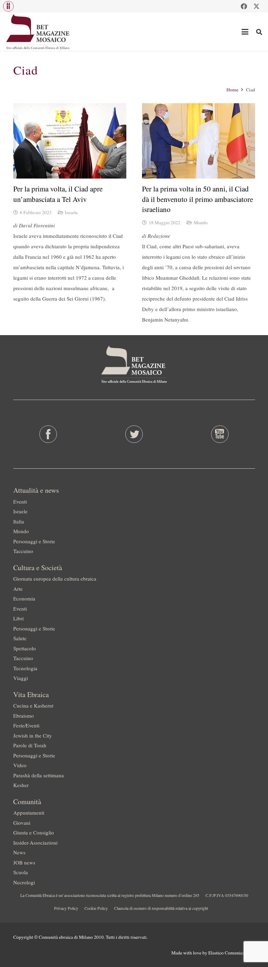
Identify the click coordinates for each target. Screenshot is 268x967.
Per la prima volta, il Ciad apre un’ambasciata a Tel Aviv (58, 194)
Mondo (201, 222)
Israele (71, 212)
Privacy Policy (66, 908)
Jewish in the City (32, 735)
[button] (8, 6)
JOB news (24, 862)
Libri (18, 618)
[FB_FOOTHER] (48, 434)
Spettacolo (24, 648)
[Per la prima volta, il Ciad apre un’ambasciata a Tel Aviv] (69, 141)
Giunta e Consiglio (33, 832)
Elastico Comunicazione (231, 953)
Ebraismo (23, 715)
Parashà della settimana (38, 775)
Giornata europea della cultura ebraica (54, 578)
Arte (18, 588)
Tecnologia (25, 668)
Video (20, 765)
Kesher (21, 784)
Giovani (21, 822)
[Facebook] (244, 6)
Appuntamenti (28, 812)
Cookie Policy (96, 908)
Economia (24, 598)
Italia (18, 521)
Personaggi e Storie (34, 541)
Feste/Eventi (26, 725)
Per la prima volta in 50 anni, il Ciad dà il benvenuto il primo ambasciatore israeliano (197, 199)
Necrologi (24, 882)
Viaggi (20, 677)
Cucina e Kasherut (33, 705)
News (19, 852)
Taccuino (23, 550)
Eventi (20, 501)
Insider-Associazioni (35, 842)
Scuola (20, 872)
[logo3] (38, 31)
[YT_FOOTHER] (220, 434)
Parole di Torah (29, 745)
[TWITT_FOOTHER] (134, 434)
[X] (256, 6)
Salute (20, 638)
